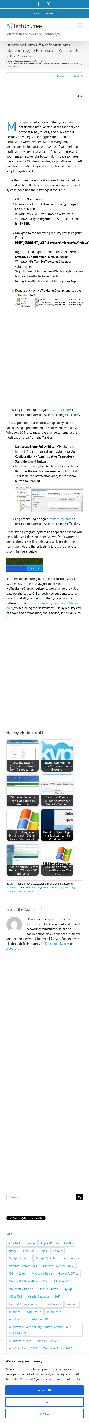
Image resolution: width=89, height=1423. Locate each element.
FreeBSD (28, 1251)
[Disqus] (44, 1010)
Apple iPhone (50, 1243)
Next (76, 76)
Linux (22, 1273)
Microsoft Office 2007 (23, 1281)
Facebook (51, 944)
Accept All (44, 1390)
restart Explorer (60, 410)
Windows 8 (54, 1312)
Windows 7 (34, 1312)
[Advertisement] (41, 106)
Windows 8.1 (17, 1319)
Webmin (72, 1304)
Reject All (44, 1414)
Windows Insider (20, 1341)
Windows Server (47, 1341)
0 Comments (26, 891)
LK (11, 883)
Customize (44, 1402)
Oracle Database (38, 1296)
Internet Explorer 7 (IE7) (58, 1266)
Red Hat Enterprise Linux (25, 1304)
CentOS (69, 1243)
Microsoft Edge (42, 1273)
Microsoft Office (67, 1273)
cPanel (13, 1251)
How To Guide (32, 887)
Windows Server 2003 (23, 1348)
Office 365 (15, 1296)
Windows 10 (40, 1319)
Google (57, 1251)
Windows (11, 887)
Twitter (64, 944)
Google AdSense (19, 1258)
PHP (57, 1296)
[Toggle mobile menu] (80, 25)
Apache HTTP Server (22, 1243)
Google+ (12, 948)
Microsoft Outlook (21, 1289)
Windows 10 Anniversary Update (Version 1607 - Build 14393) (41, 1330)
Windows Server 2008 (57, 1348)
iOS (11, 1273)
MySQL (68, 1289)
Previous (62, 76)
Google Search (45, 1258)
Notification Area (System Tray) (58, 887)
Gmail (43, 1251)
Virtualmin (54, 1304)
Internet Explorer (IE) (23, 1266)
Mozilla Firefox (48, 1289)
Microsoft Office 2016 (57, 1281)
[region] (44, 1388)
